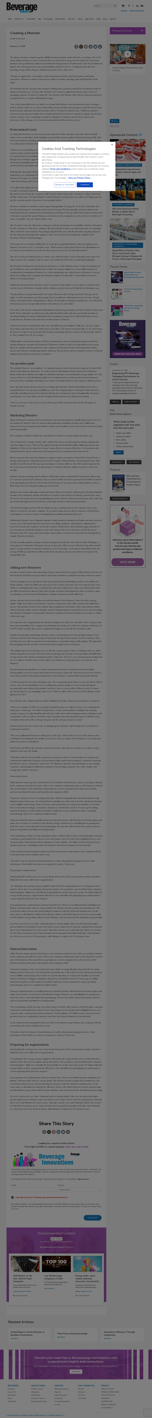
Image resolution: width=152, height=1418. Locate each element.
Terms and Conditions (60, 169)
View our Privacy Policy (79, 177)
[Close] (112, 144)
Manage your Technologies (64, 185)
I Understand (84, 185)
